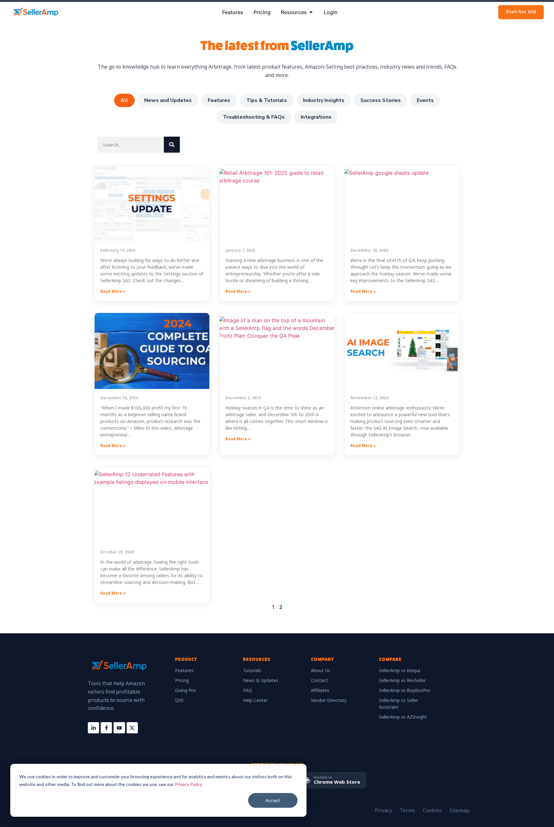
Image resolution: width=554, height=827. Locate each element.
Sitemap (459, 810)
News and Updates (168, 100)
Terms (407, 810)
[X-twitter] (132, 727)
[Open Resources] (311, 12)
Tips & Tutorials (266, 100)
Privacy (383, 810)
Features (219, 100)
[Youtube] (119, 727)
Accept (272, 800)
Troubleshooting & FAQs (254, 117)
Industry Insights (323, 100)
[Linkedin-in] (93, 727)
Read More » (113, 291)
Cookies (432, 810)
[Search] (172, 145)
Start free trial (521, 12)
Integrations (316, 117)
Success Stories (380, 100)
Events (425, 100)
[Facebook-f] (106, 727)
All (124, 100)
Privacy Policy (188, 784)
